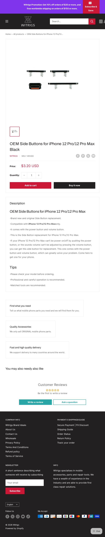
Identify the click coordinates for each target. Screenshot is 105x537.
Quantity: (15, 175)
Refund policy (12, 451)
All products (18, 34)
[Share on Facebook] (78, 156)
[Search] (91, 21)
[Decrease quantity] (24, 175)
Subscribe (15, 490)
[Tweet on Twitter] (88, 156)
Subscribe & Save (91, 8)
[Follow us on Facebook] (7, 516)
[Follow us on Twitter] (12, 516)
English (10, 504)
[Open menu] (6, 21)
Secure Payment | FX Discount (73, 425)
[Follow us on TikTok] (28, 516)
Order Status (63, 434)
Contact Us (11, 434)
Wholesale (10, 438)
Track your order (66, 442)
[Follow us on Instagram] (18, 516)
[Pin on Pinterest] (83, 156)
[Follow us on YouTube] (23, 516)
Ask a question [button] (70, 402)
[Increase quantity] (39, 175)
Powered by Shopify (14, 528)
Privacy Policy (12, 442)
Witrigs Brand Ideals (15, 425)
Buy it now (74, 185)
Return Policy (64, 438)
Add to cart (31, 185)
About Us (10, 429)
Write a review (35, 402)
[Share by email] (93, 156)
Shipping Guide (65, 429)
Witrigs (14, 156)
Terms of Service (14, 456)
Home (8, 34)
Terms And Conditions (16, 447)
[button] (101, 21)
